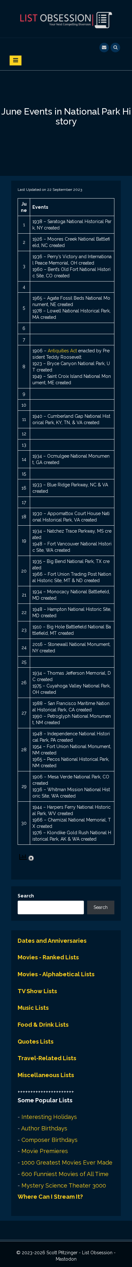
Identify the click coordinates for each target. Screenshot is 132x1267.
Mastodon (66, 1259)
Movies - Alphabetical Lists (56, 974)
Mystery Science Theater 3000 (63, 1185)
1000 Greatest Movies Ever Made (66, 1162)
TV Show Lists (37, 991)
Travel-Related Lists (47, 1058)
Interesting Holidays (49, 1116)
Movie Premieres (44, 1151)
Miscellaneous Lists (46, 1075)
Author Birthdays (44, 1128)
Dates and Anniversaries (52, 940)
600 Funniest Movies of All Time (65, 1174)
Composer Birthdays (49, 1139)
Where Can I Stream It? (50, 1196)
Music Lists (33, 1007)
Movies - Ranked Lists (48, 957)
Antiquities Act (62, 350)
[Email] (104, 46)
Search (26, 895)
